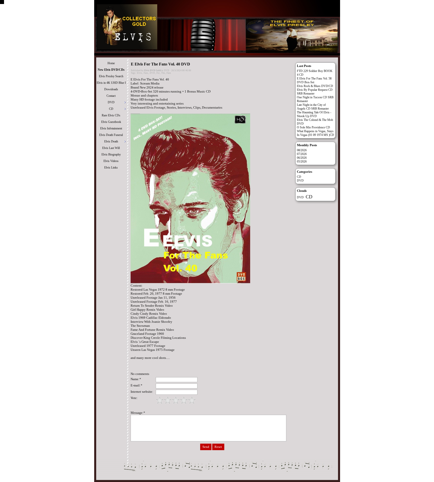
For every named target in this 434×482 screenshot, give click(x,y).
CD (299, 177)
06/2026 (302, 157)
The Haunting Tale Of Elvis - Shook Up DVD (314, 114)
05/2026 (302, 161)
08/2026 (302, 150)
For (158, 73)
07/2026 (302, 154)
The (163, 73)
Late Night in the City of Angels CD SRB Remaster (313, 106)
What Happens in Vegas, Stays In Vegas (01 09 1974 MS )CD (315, 133)
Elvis (139, 73)
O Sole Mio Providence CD (313, 127)
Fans (146, 73)
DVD (166, 70)
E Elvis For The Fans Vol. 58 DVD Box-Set (314, 80)
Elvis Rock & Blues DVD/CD (315, 86)
